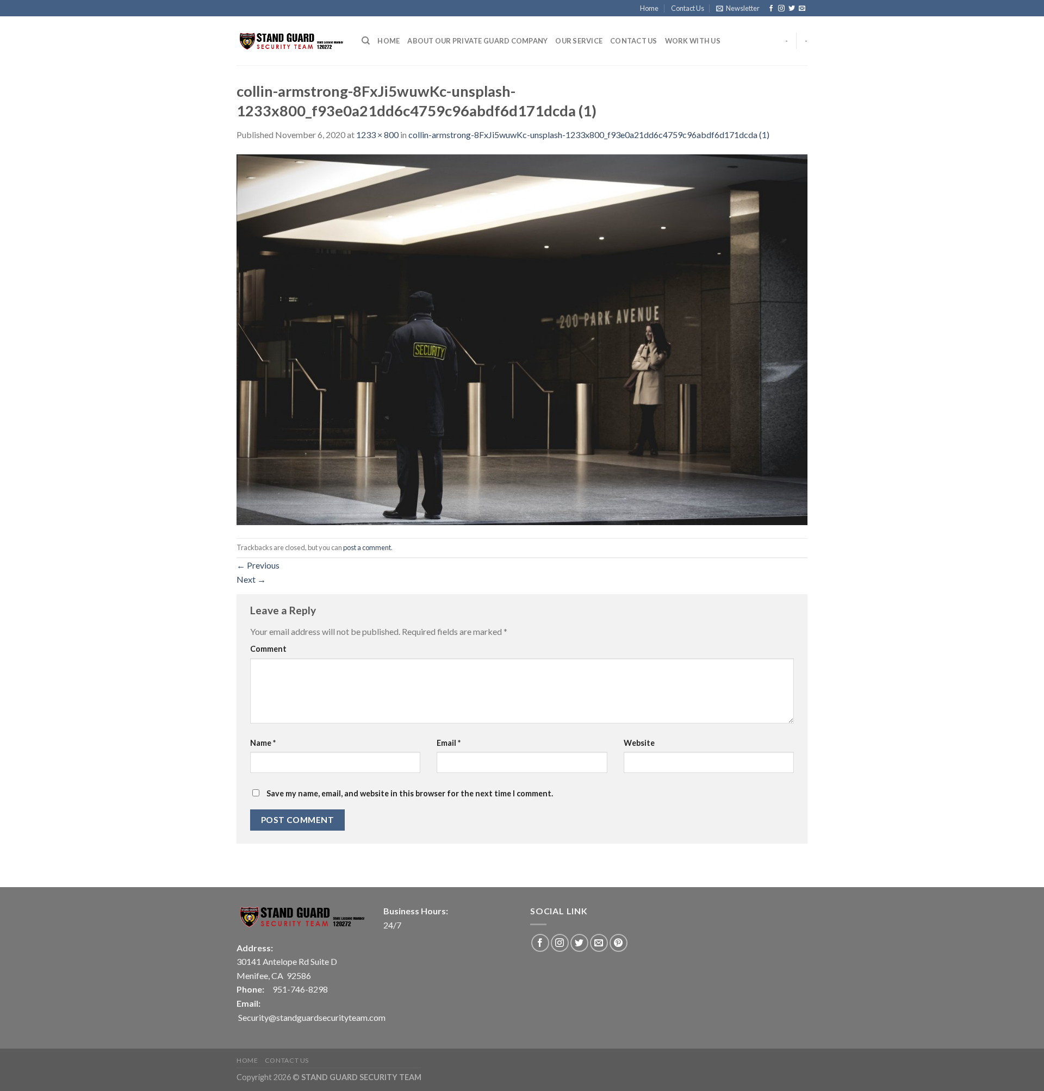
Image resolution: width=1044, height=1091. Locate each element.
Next (251, 579)
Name (263, 742)
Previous (258, 565)
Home (649, 8)
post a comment (367, 547)
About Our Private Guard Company (477, 40)
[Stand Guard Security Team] (291, 41)
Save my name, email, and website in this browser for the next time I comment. (409, 793)
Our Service (578, 40)
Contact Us (687, 8)
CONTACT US (633, 40)
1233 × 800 (377, 134)
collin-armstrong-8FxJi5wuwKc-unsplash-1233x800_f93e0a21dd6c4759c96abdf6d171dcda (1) (588, 134)
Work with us (692, 40)
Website (639, 742)
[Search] (366, 40)
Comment (268, 648)
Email (449, 742)
